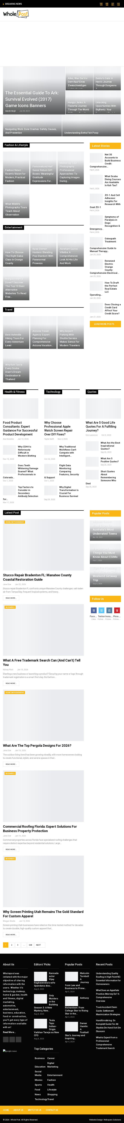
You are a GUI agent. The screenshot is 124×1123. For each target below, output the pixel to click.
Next (38, 945)
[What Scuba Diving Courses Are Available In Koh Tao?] (96, 179)
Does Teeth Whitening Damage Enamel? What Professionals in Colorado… (20, 471)
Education (40, 1066)
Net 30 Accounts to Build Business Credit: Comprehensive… (105, 160)
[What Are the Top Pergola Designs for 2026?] (43, 715)
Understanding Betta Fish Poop (81, 132)
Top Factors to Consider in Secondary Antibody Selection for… (20, 493)
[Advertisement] (62, 44)
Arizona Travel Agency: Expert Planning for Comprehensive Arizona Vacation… (43, 338)
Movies (38, 1080)
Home (6, 1110)
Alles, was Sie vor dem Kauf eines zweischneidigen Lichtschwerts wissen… (78, 85)
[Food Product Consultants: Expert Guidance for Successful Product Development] (20, 408)
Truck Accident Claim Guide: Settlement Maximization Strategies (108, 1011)
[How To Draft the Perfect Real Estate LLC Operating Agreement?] (96, 286)
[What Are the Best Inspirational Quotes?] (92, 446)
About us (18, 1110)
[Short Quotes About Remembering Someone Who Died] (92, 475)
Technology (41, 1099)
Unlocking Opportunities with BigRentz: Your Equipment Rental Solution (106, 109)
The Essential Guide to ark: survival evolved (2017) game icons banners (32, 99)
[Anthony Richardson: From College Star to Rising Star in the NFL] (71, 1001)
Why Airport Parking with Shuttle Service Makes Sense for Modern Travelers (70, 338)
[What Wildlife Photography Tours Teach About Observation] (16, 201)
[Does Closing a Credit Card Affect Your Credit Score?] (96, 308)
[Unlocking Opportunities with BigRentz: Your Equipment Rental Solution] (107, 102)
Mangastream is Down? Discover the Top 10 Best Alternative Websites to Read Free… (15, 287)
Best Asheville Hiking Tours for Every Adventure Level (14, 340)
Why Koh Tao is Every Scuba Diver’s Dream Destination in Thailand (13, 372)
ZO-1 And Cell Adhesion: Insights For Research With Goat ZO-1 (105, 201)
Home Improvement (15, 522)
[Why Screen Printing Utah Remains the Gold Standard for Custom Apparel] (43, 881)
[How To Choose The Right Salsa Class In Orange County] (16, 250)
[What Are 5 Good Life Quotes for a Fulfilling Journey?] (103, 408)
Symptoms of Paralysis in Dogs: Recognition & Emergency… (105, 223)
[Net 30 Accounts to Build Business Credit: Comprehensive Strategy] (96, 158)
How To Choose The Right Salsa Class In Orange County (14, 258)
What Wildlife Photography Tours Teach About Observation (16, 209)
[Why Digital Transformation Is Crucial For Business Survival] (50, 490)
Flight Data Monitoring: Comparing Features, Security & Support (61, 471)
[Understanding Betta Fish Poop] (91, 126)
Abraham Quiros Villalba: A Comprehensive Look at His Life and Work (69, 256)
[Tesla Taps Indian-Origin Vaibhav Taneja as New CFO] (40, 1023)
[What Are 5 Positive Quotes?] (92, 462)
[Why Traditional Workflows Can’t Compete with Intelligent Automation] (50, 450)
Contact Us (52, 1110)
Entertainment (53, 1075)
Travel (50, 1099)
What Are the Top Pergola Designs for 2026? (37, 745)
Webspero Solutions (112, 1120)
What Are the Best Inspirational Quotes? (110, 445)
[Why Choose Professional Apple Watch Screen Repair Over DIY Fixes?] (62, 408)
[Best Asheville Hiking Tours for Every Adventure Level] (16, 332)
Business (10, 607)
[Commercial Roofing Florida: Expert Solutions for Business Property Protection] (43, 796)
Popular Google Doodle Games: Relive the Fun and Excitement (56, 4)
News (38, 1094)
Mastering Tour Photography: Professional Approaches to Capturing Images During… (70, 172)
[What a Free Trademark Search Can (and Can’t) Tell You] (43, 630)
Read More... (11, 598)
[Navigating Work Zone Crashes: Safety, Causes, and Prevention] (32, 126)
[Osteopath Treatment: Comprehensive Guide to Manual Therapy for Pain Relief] (96, 242)
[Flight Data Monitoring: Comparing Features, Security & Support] (50, 469)
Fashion (51, 1080)
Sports (38, 1084)
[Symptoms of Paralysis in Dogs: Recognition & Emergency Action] (96, 220)
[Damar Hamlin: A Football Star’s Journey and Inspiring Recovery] (71, 1026)
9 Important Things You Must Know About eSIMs (105, 552)
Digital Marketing (52, 1065)
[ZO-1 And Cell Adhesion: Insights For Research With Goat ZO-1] (96, 198)
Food (37, 1089)
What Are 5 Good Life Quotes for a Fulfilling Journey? (101, 426)
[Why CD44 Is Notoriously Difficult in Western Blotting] (9, 450)
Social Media (38, 1073)
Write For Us (34, 1110)
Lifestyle (52, 1089)
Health (50, 1084)
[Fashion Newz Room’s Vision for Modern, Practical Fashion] (16, 168)
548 (30, 945)
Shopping (52, 1094)
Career (51, 1058)
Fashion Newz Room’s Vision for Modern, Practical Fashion (15, 175)
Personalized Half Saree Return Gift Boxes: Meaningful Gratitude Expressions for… (43, 173)
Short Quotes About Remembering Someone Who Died (101, 477)
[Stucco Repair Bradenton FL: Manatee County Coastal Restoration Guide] (43, 545)
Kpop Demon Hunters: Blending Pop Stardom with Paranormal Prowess (43, 256)
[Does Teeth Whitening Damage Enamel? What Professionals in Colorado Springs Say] (9, 469)
